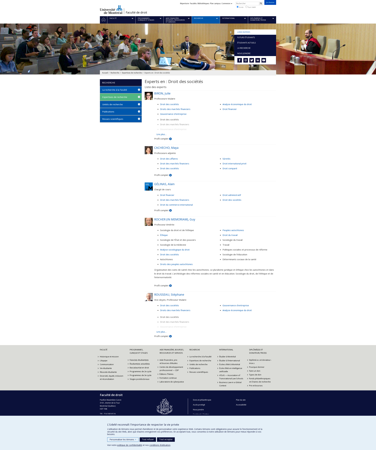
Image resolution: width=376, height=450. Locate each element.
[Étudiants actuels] (255, 42)
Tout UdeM (251, 7)
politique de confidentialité (129, 445)
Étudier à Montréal (227, 356)
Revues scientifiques (112, 118)
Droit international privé (234, 163)
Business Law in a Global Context (230, 384)
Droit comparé (230, 168)
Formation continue (168, 378)
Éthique (164, 235)
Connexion (225, 3)
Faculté (103, 349)
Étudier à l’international (229, 360)
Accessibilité (241, 404)
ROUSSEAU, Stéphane (169, 295)
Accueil (105, 73)
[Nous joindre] (255, 53)
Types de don (255, 374)
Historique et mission (109, 356)
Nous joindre (198, 409)
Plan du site (241, 400)
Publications (108, 111)
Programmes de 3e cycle (140, 375)
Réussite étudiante (108, 372)
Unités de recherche (112, 104)
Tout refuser (148, 439)
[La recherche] (255, 48)
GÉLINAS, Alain (164, 184)
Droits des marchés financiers (175, 109)
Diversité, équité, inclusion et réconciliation (111, 377)
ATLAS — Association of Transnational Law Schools (231, 377)
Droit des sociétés (169, 104)
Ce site (241, 7)
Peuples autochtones (233, 230)
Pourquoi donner (257, 367)
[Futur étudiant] (255, 37)
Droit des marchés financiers (174, 163)
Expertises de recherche (132, 73)
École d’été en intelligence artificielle (230, 370)
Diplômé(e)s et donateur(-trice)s (258, 351)
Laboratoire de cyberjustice (172, 381)
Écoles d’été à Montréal (229, 364)
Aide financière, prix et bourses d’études (169, 362)
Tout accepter (166, 439)
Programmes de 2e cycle (140, 371)
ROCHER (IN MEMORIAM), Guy (174, 219)
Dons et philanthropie (202, 400)
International (226, 349)
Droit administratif (232, 195)
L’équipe (103, 360)
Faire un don (254, 371)
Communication (107, 364)
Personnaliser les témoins (123, 439)
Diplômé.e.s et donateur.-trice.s (260, 362)
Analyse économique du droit (237, 104)
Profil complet (161, 138)
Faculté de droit (136, 12)
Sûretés (226, 158)
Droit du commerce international (176, 204)
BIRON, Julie (162, 93)
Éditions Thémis (167, 374)
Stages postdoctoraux (139, 379)
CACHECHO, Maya (166, 148)
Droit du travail (230, 235)
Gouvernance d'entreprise (173, 113)
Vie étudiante (106, 368)
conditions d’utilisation (159, 445)
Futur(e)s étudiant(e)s (139, 360)
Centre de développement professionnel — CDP (171, 369)
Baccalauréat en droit (139, 367)
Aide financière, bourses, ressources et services (172, 351)
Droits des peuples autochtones (176, 264)
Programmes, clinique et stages (139, 351)
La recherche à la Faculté (114, 89)
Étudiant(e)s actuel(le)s (140, 363)
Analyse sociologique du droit (175, 249)
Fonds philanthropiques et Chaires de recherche (260, 380)
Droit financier (230, 109)
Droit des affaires (169, 158)
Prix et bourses (256, 385)
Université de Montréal (111, 9)
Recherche (115, 73)
